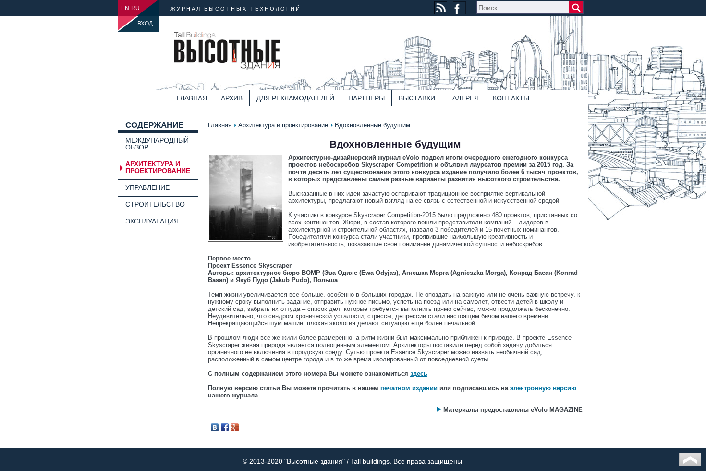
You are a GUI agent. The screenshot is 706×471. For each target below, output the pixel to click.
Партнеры (366, 98)
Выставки (417, 98)
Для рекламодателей (295, 98)
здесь (418, 373)
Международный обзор (157, 143)
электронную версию (543, 388)
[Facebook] (225, 427)
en (125, 8)
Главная (192, 98)
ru (135, 8)
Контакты (511, 98)
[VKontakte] (215, 427)
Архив (232, 98)
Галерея (464, 98)
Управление (147, 187)
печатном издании (409, 388)
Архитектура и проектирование (283, 125)
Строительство (155, 204)
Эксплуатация (152, 221)
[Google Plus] (235, 427)
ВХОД (145, 23)
